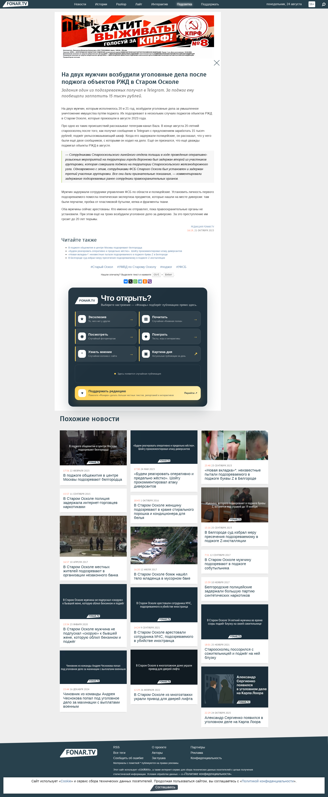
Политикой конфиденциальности (268, 781)
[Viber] (150, 281)
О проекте (159, 747)
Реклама (197, 753)
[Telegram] (140, 281)
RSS (116, 747)
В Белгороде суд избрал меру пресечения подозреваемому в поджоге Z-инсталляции (116, 258)
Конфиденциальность (206, 758)
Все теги (119, 753)
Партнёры (198, 747)
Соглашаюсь (165, 787)
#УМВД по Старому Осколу (136, 267)
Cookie (66, 781)
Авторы (157, 753)
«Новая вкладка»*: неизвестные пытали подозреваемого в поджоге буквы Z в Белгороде (118, 254)
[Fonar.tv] (15, 4)
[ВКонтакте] (126, 281)
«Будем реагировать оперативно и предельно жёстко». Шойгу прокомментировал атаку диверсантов (125, 251)
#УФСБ (181, 267)
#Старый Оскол (102, 267)
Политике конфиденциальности (207, 774)
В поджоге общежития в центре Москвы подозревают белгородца (105, 247)
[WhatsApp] (135, 281)
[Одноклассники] (145, 281)
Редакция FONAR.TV (202, 226)
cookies (144, 769)
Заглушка (159, 758)
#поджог (166, 267)
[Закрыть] (217, 63)
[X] (130, 281)
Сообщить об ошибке (128, 758)
